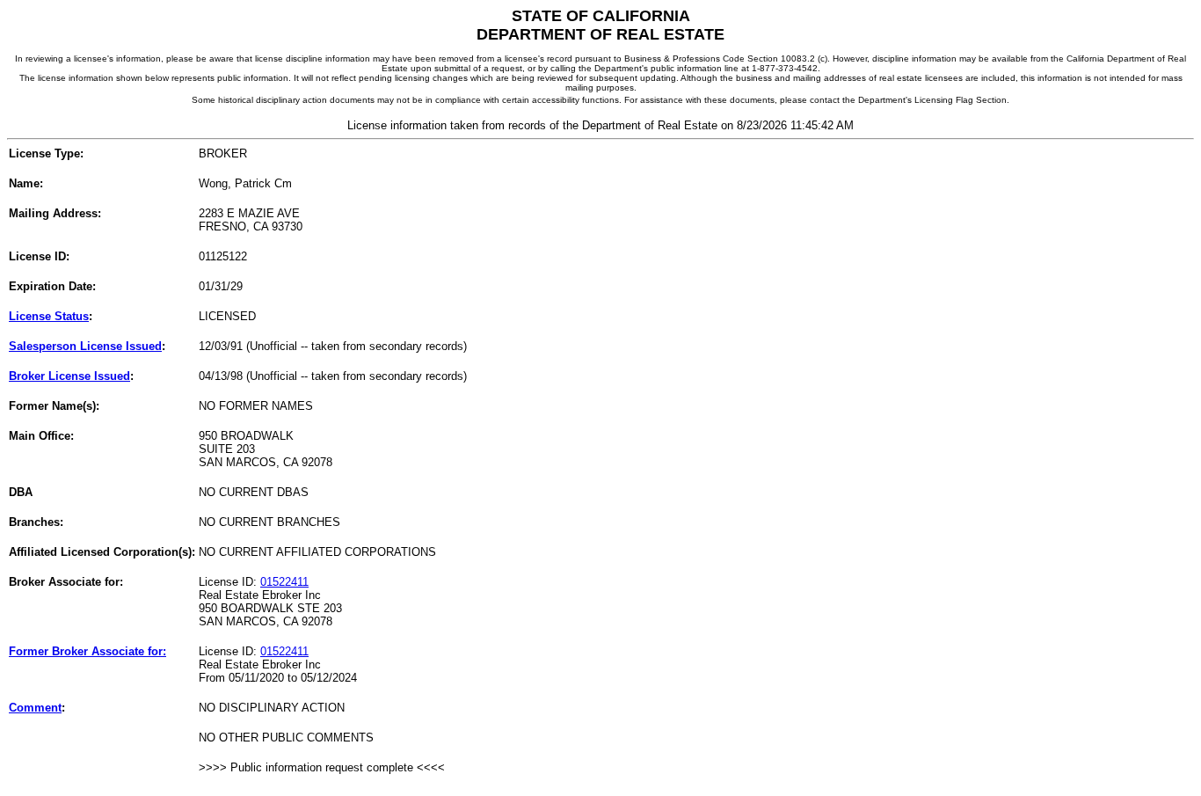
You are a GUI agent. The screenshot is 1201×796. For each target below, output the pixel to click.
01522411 (284, 581)
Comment (35, 707)
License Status (49, 316)
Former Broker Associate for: (87, 651)
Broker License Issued (69, 376)
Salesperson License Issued (85, 346)
